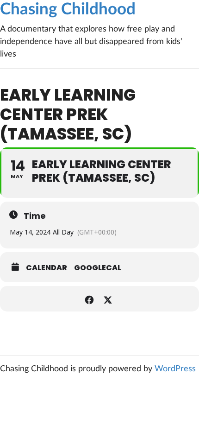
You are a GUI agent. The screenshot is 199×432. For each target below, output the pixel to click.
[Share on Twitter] (108, 299)
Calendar (46, 268)
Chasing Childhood (68, 9)
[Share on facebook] (89, 299)
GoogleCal (97, 268)
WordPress (175, 369)
